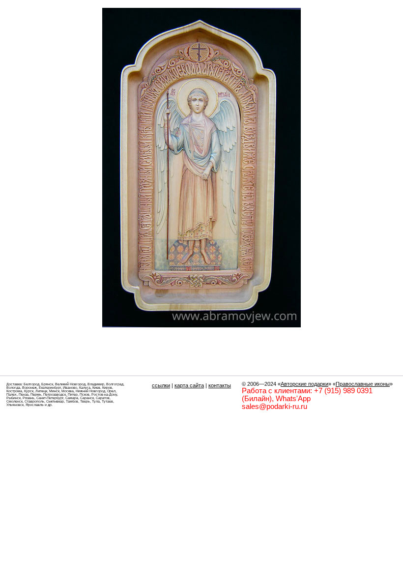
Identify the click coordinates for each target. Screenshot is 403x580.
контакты (219, 385)
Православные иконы (363, 384)
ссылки (161, 385)
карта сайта (189, 385)
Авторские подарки (304, 384)
